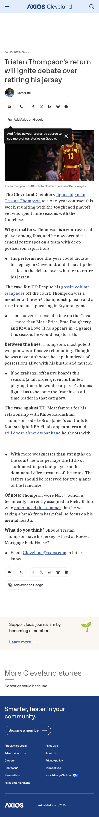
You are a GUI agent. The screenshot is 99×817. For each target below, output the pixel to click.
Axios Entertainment (17, 782)
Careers (10, 760)
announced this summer (37, 508)
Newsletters (12, 775)
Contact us (11, 768)
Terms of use (53, 768)
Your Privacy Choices (59, 775)
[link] (9, 106)
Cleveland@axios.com (44, 553)
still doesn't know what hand (33, 433)
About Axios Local (16, 745)
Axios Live (52, 745)
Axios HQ (51, 753)
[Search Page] (91, 6)
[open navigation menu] (7, 6)
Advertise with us (15, 753)
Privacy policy (54, 760)
